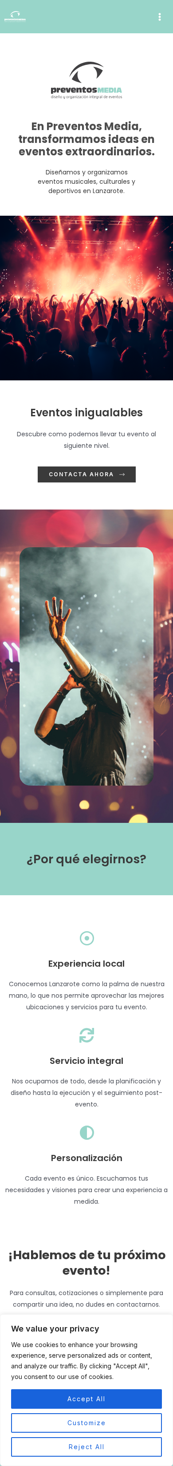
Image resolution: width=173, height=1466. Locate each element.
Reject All (87, 1446)
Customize (86, 1422)
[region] (86, 1390)
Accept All (86, 1399)
